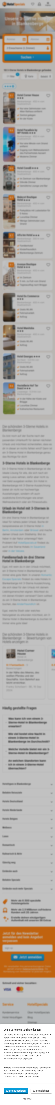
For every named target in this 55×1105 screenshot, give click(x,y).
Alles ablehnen (41, 1090)
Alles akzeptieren (16, 1090)
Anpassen (27, 1098)
